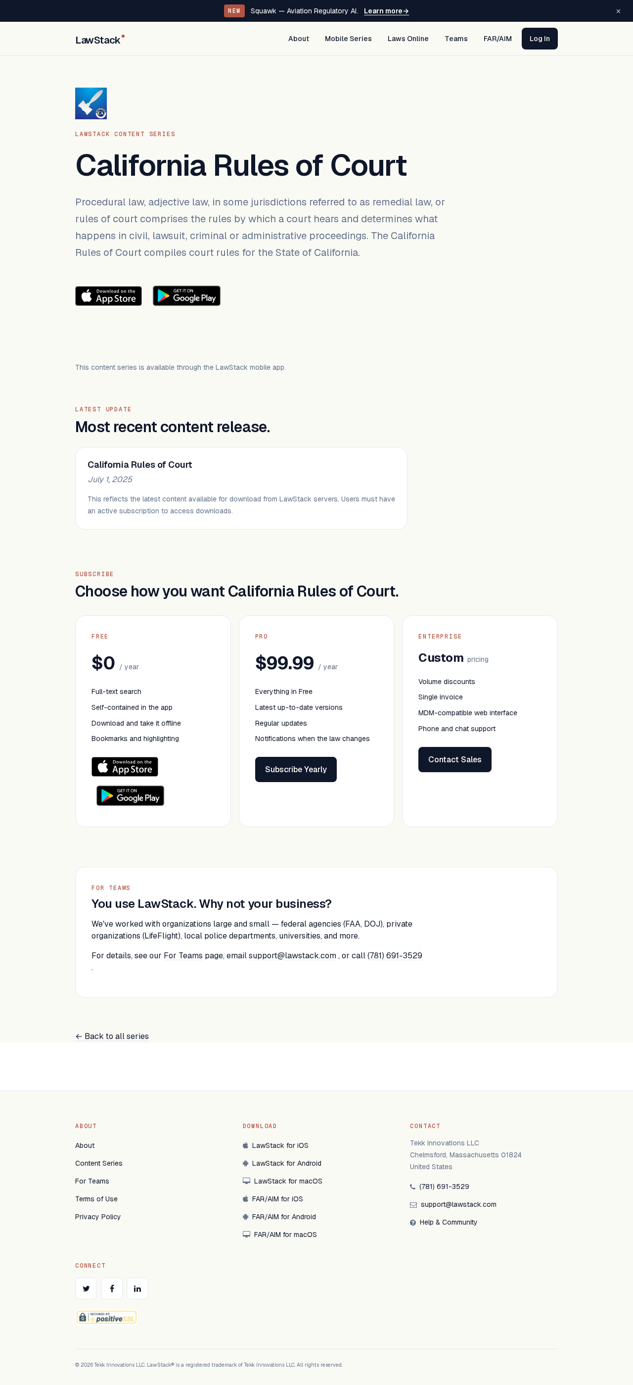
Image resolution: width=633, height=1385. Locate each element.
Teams (456, 38)
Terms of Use (96, 1198)
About (298, 38)
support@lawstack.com (292, 955)
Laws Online (408, 38)
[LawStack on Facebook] (112, 1288)
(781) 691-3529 (394, 955)
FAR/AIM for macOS (285, 1234)
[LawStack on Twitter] (86, 1288)
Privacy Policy (98, 1216)
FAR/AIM (498, 38)
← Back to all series (112, 1036)
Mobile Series (348, 38)
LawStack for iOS (280, 1145)
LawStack (98, 40)
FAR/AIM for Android (284, 1216)
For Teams (183, 955)
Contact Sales (455, 759)
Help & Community (449, 1222)
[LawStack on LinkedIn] (137, 1288)
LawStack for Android (286, 1163)
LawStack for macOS (288, 1181)
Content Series (99, 1163)
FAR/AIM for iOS (277, 1198)
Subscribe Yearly (296, 769)
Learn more (386, 10)
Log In (540, 38)
